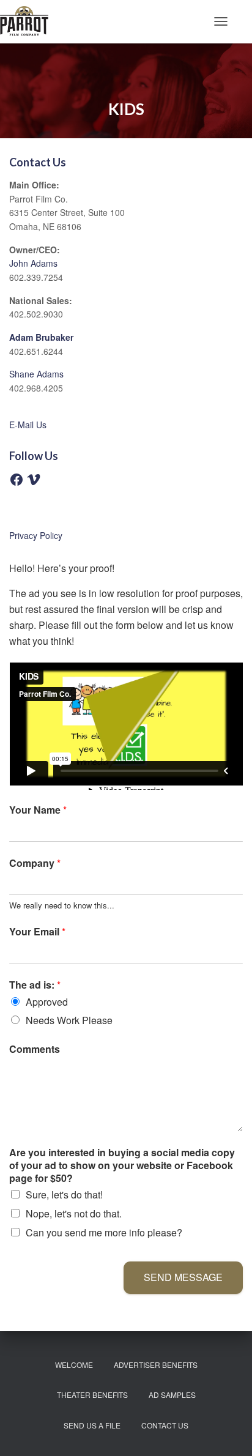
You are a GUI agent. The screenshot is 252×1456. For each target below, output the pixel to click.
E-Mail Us (27, 424)
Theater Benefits (92, 1394)
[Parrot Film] (28, 21)
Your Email (37, 932)
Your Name (38, 810)
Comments (34, 1049)
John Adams (33, 263)
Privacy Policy (35, 535)
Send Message (183, 1277)
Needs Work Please (69, 1020)
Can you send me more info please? (104, 1232)
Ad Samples (172, 1394)
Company (35, 863)
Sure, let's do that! (64, 1194)
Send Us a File (92, 1425)
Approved (47, 1002)
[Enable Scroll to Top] (227, 1431)
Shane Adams (36, 374)
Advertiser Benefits (156, 1364)
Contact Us (164, 1425)
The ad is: (35, 985)
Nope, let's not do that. (74, 1213)
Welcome (74, 1364)
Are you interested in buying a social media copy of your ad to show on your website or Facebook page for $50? (122, 1165)
